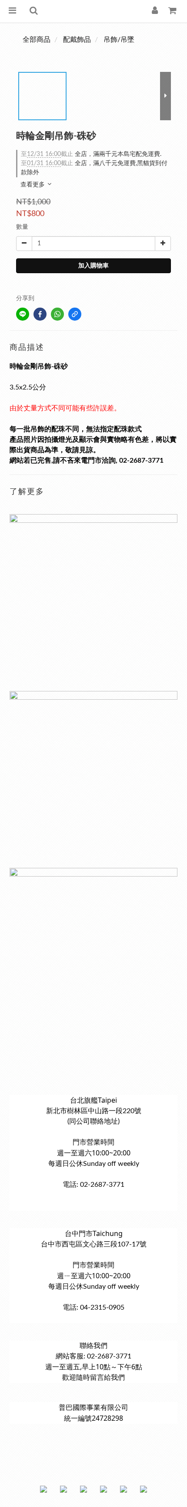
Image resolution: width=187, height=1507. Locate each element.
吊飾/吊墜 (119, 39)
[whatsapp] (57, 314)
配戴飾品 (77, 39)
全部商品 (36, 39)
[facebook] (40, 314)
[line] (22, 314)
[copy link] (74, 314)
